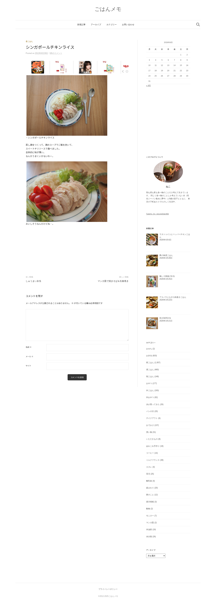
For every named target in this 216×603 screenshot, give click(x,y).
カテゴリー (111, 24)
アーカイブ (96, 24)
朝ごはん (150, 376)
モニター (150, 516)
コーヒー (150, 453)
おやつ (149, 383)
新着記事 (81, 24)
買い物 (149, 432)
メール (29, 356)
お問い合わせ (128, 24)
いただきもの (152, 439)
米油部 (149, 529)
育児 (148, 474)
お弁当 (149, 356)
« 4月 (148, 85)
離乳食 (149, 481)
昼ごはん (29, 41)
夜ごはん (150, 362)
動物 (148, 509)
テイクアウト (152, 418)
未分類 (149, 536)
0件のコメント (56, 53)
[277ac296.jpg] (67, 105)
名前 (28, 347)
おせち (149, 349)
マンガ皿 (150, 522)
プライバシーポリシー (108, 589)
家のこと (150, 495)
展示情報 (150, 502)
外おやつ (150, 397)
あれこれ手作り (153, 446)
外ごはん (150, 390)
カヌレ (149, 467)
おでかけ (150, 425)
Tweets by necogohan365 (157, 214)
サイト (28, 366)
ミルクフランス (153, 460)
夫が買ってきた (153, 404)
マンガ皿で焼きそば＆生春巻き (113, 281)
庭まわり (150, 488)
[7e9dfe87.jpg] (67, 191)
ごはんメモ (107, 9)
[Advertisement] (77, 247)
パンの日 (150, 411)
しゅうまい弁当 (33, 281)
